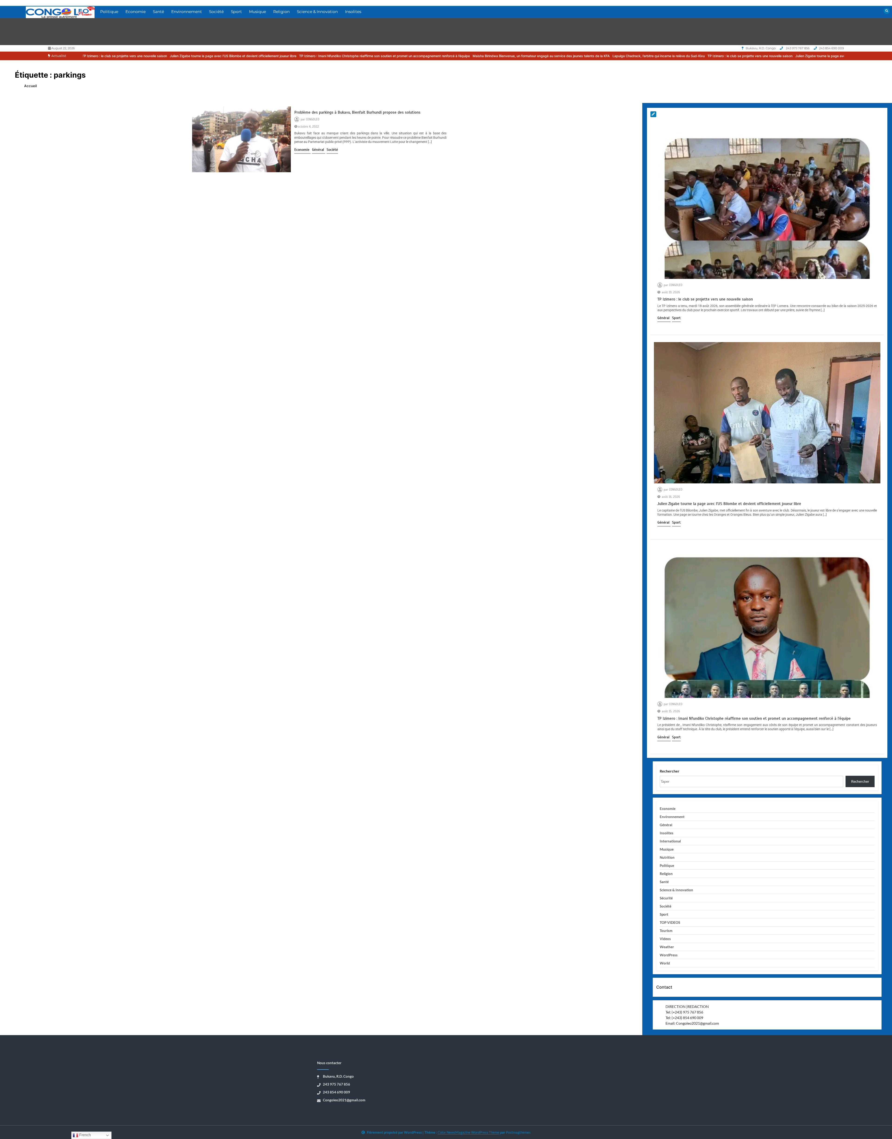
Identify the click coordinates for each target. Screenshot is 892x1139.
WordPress (669, 955)
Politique (109, 11)
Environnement (186, 11)
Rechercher (669, 771)
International (670, 841)
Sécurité (666, 898)
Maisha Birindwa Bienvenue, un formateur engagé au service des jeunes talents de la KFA (421, 56)
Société (216, 11)
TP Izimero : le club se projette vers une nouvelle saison (629, 56)
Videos (665, 939)
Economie (135, 11)
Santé (158, 11)
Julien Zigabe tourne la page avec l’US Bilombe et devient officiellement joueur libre (113, 56)
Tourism (666, 930)
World (665, 963)
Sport (236, 11)
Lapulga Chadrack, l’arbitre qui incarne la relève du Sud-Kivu (538, 56)
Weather (667, 947)
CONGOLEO (312, 119)
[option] (113, 55)
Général (318, 149)
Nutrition (667, 857)
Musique (257, 11)
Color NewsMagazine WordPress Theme (468, 1132)
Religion (281, 11)
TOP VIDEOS (670, 922)
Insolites (353, 11)
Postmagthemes (518, 1132)
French (84, 1135)
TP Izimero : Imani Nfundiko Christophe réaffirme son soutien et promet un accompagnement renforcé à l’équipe (264, 56)
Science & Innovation (317, 11)
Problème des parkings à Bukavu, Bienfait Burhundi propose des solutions (357, 112)
